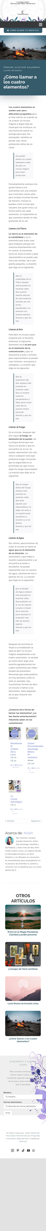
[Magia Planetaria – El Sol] (23, 905)
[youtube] (28, 1150)
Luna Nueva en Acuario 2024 (23, 1003)
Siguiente (35, 821)
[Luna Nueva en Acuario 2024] (23, 977)
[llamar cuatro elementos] (23, 1012)
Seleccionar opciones (13, 766)
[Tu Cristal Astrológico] (15, 786)
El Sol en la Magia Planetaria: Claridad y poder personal (23, 933)
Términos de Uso (23, 1136)
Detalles (18, 765)
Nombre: (8, 1093)
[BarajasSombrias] (23, 943)
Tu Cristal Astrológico (16, 799)
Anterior (10, 821)
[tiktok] (23, 1150)
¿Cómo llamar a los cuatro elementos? (23, 1040)
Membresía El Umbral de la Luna (16, 749)
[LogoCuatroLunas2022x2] (23, 11)
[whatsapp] (33, 1150)
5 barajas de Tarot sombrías (23, 969)
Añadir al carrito (30, 770)
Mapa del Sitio (23, 1139)
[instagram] (12, 1150)
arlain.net (23, 1141)
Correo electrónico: (13, 1102)
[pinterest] (17, 1150)
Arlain (28, 833)
